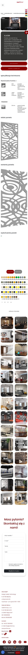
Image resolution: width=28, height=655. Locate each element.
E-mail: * (7, 541)
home (2, 13)
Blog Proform (5, 631)
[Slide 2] (16, 28)
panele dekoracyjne (8, 13)
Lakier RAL (18, 271)
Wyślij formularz (14, 571)
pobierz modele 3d (14, 68)
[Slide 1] (14, 28)
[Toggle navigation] (3, 5)
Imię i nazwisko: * (9, 535)
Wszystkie (10, 271)
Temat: (6, 546)
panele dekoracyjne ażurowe (19, 13)
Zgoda (18, 652)
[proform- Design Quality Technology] (14, 2)
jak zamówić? (14, 63)
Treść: (6, 552)
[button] (2, 652)
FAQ (3, 634)
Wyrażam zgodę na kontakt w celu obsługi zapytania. (16, 564)
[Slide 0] (12, 28)
